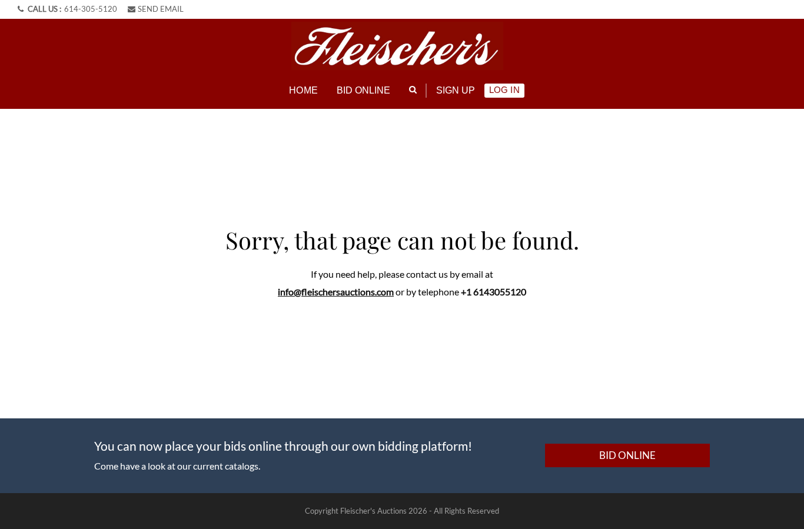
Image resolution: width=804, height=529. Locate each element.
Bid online (364, 90)
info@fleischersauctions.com (336, 291)
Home (303, 90)
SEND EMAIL (161, 9)
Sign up (456, 90)
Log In (504, 90)
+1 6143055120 (493, 291)
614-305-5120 (90, 9)
